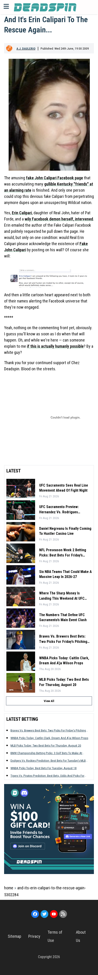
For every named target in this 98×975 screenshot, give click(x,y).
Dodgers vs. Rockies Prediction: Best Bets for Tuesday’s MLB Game (48, 761)
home (8, 887)
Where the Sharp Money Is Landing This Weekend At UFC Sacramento (62, 596)
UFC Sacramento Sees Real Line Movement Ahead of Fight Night (63, 488)
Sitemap (14, 936)
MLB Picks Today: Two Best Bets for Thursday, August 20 (64, 682)
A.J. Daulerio (25, 48)
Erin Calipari (22, 212)
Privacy (34, 936)
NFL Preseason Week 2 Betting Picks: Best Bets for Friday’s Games (62, 553)
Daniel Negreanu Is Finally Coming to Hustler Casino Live (65, 531)
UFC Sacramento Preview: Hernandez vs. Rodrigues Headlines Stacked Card (59, 510)
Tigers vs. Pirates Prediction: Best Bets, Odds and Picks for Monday (47, 776)
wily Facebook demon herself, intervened (59, 219)
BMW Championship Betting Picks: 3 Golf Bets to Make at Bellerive (46, 753)
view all (49, 701)
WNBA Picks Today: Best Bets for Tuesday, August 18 (43, 768)
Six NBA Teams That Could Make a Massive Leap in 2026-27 (65, 574)
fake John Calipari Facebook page (54, 177)
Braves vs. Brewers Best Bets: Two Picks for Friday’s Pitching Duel (63, 639)
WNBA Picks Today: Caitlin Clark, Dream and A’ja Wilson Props (64, 660)
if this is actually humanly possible (55, 346)
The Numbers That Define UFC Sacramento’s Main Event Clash (63, 617)
